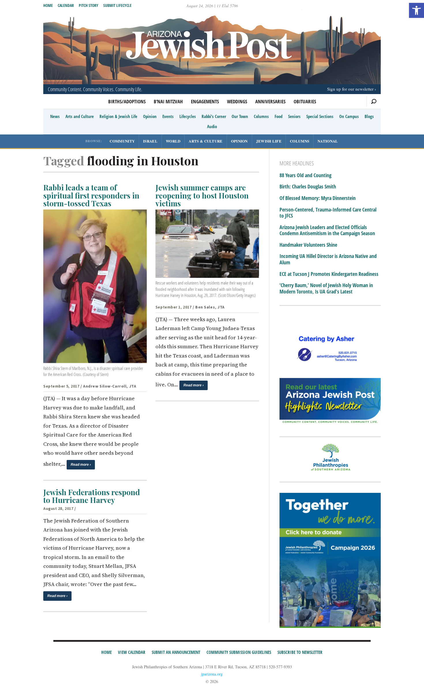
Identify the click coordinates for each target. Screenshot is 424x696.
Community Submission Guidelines (239, 652)
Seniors (294, 116)
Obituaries (305, 101)
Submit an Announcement (176, 652)
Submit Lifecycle (117, 5)
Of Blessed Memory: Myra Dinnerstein (317, 198)
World (173, 141)
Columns (261, 116)
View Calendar (131, 652)
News (55, 116)
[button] (416, 10)
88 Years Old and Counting (305, 175)
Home (48, 5)
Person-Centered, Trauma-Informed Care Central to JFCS (327, 213)
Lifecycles (187, 116)
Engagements (205, 101)
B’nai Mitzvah (168, 101)
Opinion (150, 116)
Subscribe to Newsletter (299, 652)
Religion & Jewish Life (118, 116)
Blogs (369, 116)
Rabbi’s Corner (214, 116)
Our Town (240, 116)
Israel (150, 141)
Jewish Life (269, 141)
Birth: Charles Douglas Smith (307, 187)
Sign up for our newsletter (350, 89)
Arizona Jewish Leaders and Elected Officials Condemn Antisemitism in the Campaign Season (327, 230)
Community (122, 141)
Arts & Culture (205, 141)
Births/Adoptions (127, 101)
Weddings (237, 101)
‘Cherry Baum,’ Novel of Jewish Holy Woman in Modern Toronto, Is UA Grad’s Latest (326, 288)
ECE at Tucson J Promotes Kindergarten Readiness (328, 274)
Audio (212, 126)
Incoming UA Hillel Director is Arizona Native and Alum (328, 259)
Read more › (81, 465)
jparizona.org (212, 674)
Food (278, 116)
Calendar (66, 5)
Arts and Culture (79, 116)
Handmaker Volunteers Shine (308, 245)
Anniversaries (270, 101)
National (328, 141)
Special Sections (319, 116)
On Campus (349, 116)
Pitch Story (88, 5)
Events (168, 116)
